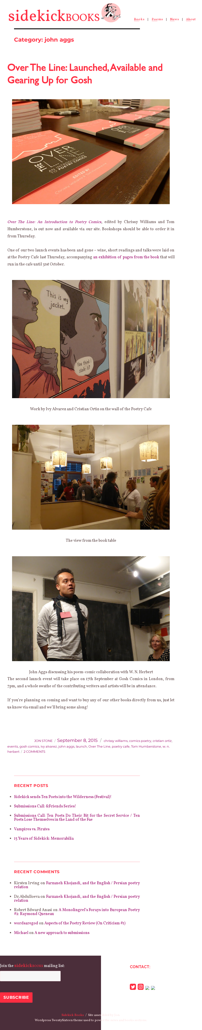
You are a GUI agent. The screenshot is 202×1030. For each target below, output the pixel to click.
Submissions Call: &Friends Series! (45, 806)
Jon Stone (43, 741)
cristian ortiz (162, 741)
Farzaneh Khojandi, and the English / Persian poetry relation (77, 885)
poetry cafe (121, 746)
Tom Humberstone (146, 746)
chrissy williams (116, 741)
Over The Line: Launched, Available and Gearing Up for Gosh (85, 73)
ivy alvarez (49, 746)
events (12, 746)
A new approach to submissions (61, 933)
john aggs (66, 746)
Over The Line (99, 746)
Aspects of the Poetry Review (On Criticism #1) (84, 923)
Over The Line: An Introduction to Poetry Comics (54, 222)
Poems (157, 19)
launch (81, 746)
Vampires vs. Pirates (32, 829)
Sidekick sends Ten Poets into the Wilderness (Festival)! (63, 797)
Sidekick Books (73, 1015)
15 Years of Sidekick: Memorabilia (44, 838)
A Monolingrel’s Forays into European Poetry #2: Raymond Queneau (77, 912)
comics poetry (140, 741)
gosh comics (29, 746)
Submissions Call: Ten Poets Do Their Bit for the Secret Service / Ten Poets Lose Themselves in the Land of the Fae (77, 817)
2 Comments (34, 751)
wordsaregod (26, 923)
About (191, 19)
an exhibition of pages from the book (126, 257)
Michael (21, 933)
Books (139, 19)
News (174, 19)
